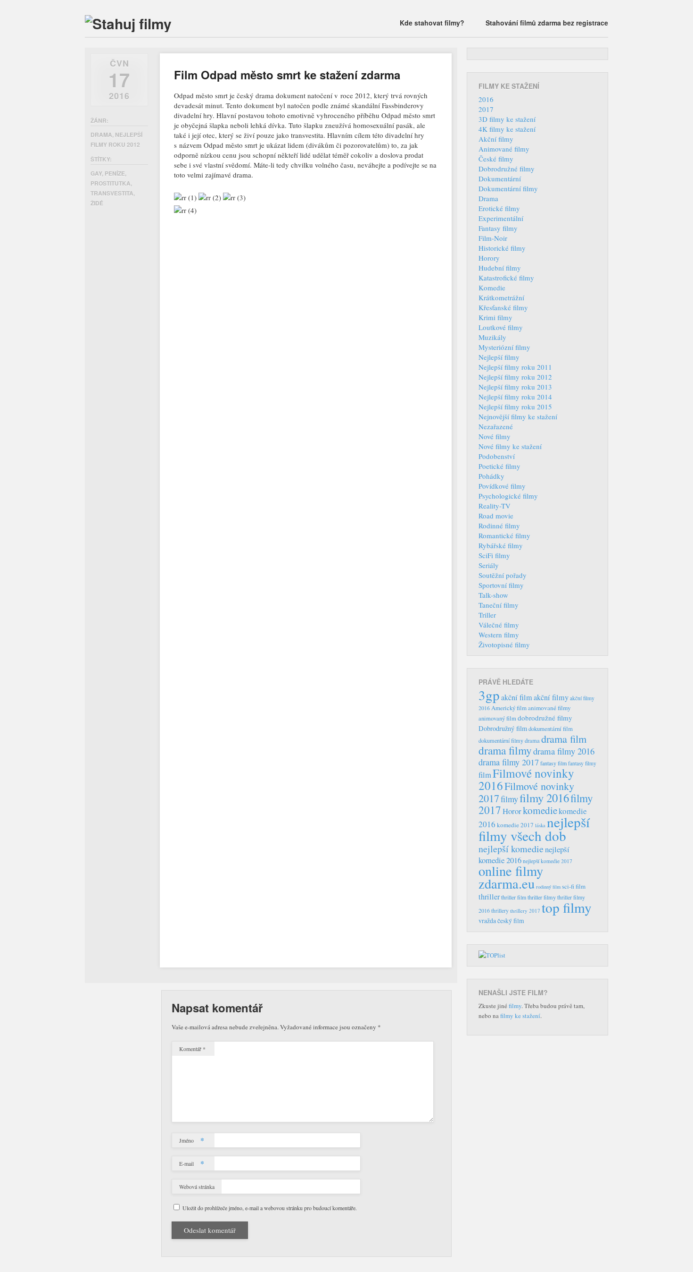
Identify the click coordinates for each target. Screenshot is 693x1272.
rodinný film (548, 886)
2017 (486, 109)
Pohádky (491, 476)
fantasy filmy (582, 763)
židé (97, 203)
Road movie (495, 515)
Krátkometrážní (501, 297)
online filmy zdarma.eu (510, 877)
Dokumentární (499, 178)
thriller (489, 896)
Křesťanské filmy (503, 307)
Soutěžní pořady (502, 575)
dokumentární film (550, 729)
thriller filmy (542, 897)
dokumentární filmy (500, 740)
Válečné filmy (498, 624)
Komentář (192, 1048)
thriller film (513, 897)
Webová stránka (196, 1186)
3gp (489, 695)
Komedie (491, 287)
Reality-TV (494, 505)
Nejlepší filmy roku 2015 (515, 406)
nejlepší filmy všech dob (534, 829)
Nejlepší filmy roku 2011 (515, 367)
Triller (487, 614)
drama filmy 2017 (508, 762)
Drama (101, 134)
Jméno (191, 1140)
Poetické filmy (499, 466)
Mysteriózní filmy (504, 347)
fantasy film (553, 763)
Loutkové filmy (500, 327)
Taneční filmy (498, 605)
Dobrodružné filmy (506, 168)
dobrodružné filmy (545, 717)
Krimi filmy (495, 317)
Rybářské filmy (500, 545)
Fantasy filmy (498, 228)
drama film (563, 738)
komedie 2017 (515, 825)
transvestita (112, 193)
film (484, 774)
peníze (115, 173)
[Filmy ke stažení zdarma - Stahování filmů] (128, 23)
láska (540, 825)
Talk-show (493, 595)
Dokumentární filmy (508, 188)
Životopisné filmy (504, 644)
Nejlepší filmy (499, 357)
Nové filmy (494, 436)
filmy (509, 799)
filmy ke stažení (520, 1015)
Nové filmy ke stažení (510, 446)
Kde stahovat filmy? (432, 22)
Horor (512, 811)
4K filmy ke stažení (507, 129)
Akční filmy (495, 139)
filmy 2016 (544, 798)
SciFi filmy (494, 555)
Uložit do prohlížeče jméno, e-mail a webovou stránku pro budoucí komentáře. (269, 1208)
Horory (489, 258)
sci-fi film (574, 886)
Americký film (509, 708)
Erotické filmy (499, 208)
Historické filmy (502, 248)
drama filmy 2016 (563, 751)
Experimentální (500, 218)
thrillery (500, 910)
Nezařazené (495, 426)
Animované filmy (503, 148)
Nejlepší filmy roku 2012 (515, 377)
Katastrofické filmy (506, 277)
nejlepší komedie (511, 848)
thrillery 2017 (525, 910)
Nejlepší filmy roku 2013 (515, 386)
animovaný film (497, 718)
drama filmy (505, 750)
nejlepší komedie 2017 (547, 861)
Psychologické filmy (508, 495)
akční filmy (551, 697)
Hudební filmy (499, 267)
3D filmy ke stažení (507, 119)
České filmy (495, 158)
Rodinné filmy (499, 525)
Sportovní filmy (501, 585)
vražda (487, 920)
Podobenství (496, 456)
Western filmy (498, 634)
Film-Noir (492, 238)
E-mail (191, 1163)
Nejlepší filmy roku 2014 (515, 396)
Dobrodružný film (502, 728)
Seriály (488, 565)
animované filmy (549, 708)
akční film (516, 697)
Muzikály (492, 337)
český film (510, 920)
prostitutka (111, 183)
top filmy (567, 907)
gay (96, 173)
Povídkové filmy (502, 486)
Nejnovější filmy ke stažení (517, 416)
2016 (486, 99)
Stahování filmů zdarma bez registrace (547, 22)
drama (532, 741)
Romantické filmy (504, 535)
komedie (540, 810)
